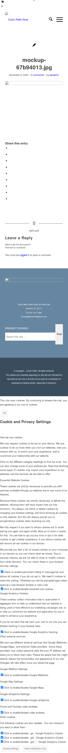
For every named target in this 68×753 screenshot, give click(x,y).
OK (4, 412)
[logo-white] (28, 19)
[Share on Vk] (10, 186)
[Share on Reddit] (10, 192)
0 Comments (37, 74)
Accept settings (11, 748)
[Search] (49, 19)
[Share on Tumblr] (10, 179)
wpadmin (54, 74)
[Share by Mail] (10, 199)
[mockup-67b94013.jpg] (34, 45)
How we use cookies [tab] (11, 437)
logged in (24, 255)
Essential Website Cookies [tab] (14, 480)
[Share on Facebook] (10, 148)
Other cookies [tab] (7, 717)
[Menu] (58, 19)
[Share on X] (10, 154)
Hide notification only (35, 748)
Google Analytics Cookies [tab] (14, 593)
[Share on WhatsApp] (10, 160)
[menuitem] (49, 19)
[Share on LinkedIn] (10, 173)
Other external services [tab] (13, 636)
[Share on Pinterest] (10, 167)
